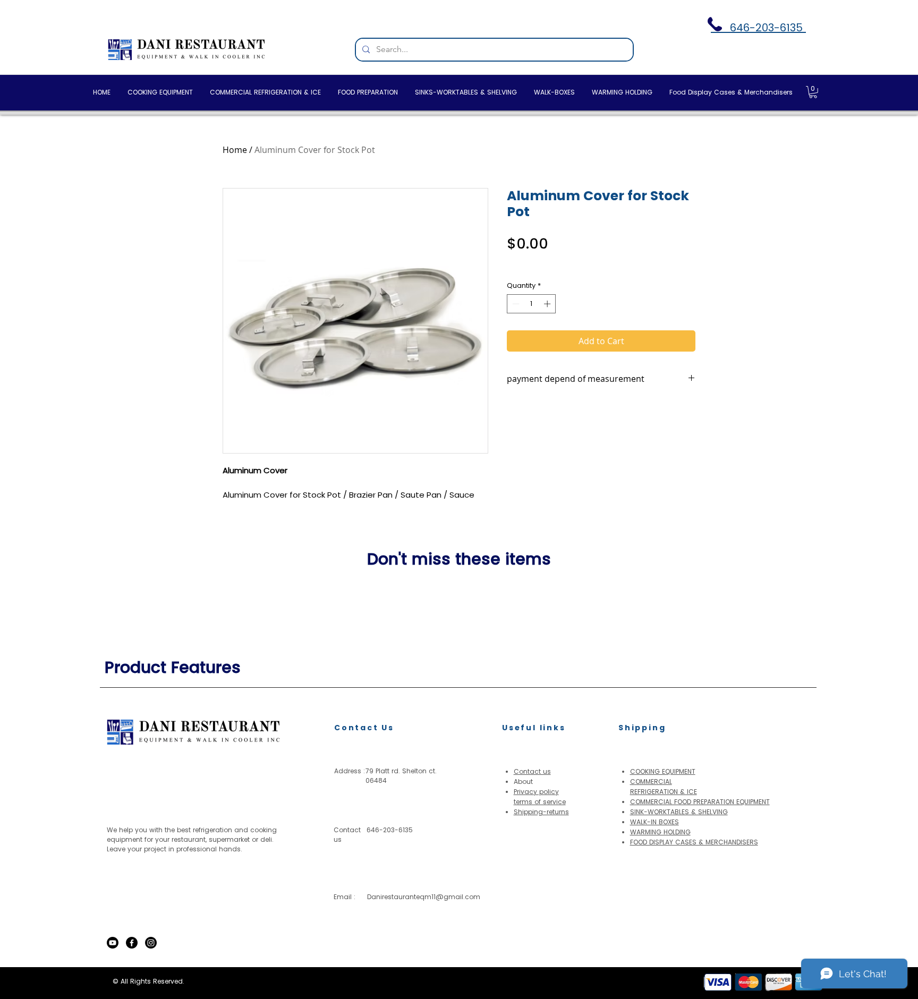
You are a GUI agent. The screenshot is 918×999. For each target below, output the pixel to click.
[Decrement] (514, 304)
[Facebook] (132, 943)
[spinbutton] (531, 304)
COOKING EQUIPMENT (662, 771)
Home (235, 150)
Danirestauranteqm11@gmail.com (423, 896)
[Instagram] (151, 943)
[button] (813, 92)
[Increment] (548, 304)
